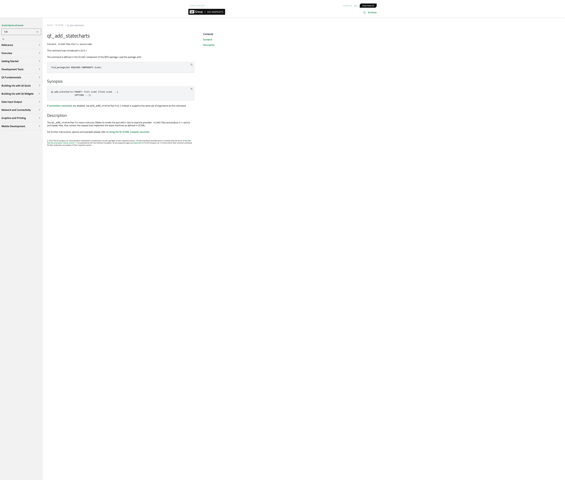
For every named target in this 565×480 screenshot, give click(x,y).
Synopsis (207, 39)
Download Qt (368, 5)
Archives (372, 12)
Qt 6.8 (49, 25)
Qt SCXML (59, 25)
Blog (356, 5)
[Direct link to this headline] (64, 81)
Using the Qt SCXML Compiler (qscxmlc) (129, 132)
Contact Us (347, 5)
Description (209, 45)
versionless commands (60, 105)
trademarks (137, 142)
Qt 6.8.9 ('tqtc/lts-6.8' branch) (12, 25)
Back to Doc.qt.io (198, 5)
